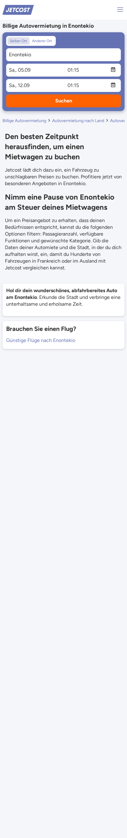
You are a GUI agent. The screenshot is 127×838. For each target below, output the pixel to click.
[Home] (18, 9)
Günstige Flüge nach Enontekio (40, 340)
